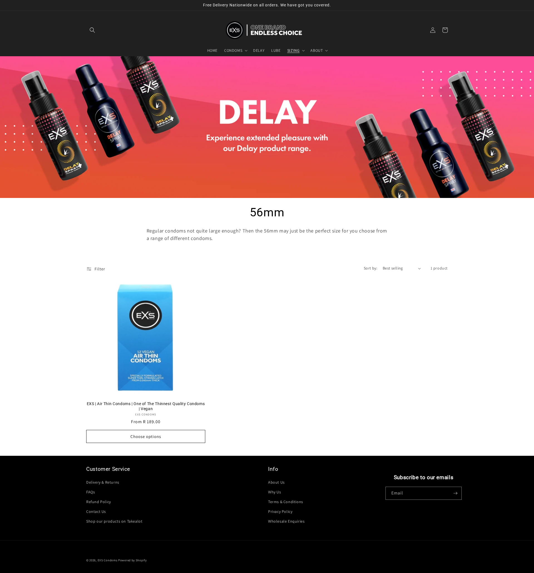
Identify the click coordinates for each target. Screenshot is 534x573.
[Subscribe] (455, 493)
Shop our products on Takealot (114, 521)
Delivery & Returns (102, 482)
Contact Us (96, 511)
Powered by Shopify (132, 560)
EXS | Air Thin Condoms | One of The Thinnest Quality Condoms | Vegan (146, 406)
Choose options (145, 436)
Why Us (274, 491)
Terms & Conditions (285, 501)
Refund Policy (98, 501)
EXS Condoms (108, 560)
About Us (276, 482)
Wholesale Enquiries (286, 521)
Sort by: (370, 268)
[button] (92, 30)
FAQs (90, 491)
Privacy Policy (280, 511)
